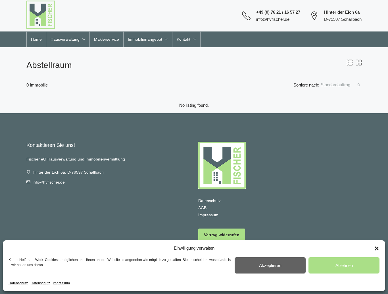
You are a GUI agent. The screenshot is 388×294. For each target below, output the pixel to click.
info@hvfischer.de (272, 19)
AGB (202, 207)
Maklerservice (106, 39)
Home (36, 39)
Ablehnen (344, 265)
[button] (376, 248)
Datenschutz (18, 283)
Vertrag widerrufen (221, 235)
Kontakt (183, 39)
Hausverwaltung (65, 39)
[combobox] (340, 85)
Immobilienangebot (145, 39)
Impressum (61, 283)
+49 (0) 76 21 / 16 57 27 (278, 12)
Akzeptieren (270, 265)
